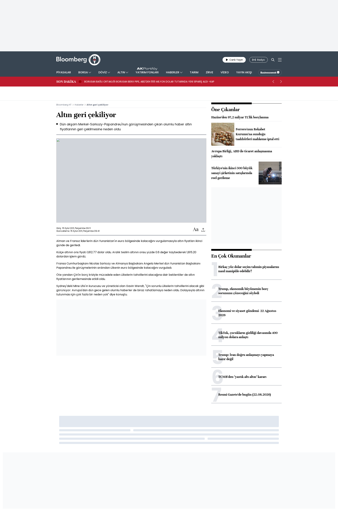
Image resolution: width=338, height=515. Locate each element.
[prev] (273, 81)
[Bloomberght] (78, 59)
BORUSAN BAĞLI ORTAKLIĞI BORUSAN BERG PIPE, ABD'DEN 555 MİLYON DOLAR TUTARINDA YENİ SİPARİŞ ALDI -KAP (149, 81)
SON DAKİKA (66, 81)
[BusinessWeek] (270, 72)
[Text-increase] (196, 229)
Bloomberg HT (63, 104)
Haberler (79, 104)
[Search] (272, 59)
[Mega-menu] (280, 59)
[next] (281, 81)
